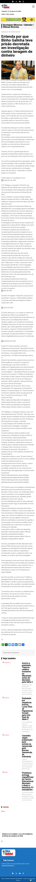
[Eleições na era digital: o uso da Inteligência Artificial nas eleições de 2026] (18, 821)
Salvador (28, 25)
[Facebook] (12, 1)
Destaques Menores (12, 25)
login (8, 652)
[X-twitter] (16, 1)
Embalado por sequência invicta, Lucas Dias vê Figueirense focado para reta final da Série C (27, 708)
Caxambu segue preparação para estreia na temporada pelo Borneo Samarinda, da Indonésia (27, 746)
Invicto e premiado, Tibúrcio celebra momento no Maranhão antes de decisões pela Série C (27, 672)
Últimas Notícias (11, 27)
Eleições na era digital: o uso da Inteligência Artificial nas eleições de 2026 (17, 835)
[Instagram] (23, 1)
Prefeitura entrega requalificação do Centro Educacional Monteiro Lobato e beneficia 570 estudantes (28, 781)
